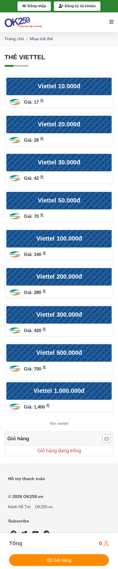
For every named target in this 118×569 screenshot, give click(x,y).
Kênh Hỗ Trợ (19, 507)
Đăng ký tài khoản (80, 6)
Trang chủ (14, 38)
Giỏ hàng (62, 560)
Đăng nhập (37, 6)
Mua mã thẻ (41, 38)
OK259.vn (44, 507)
